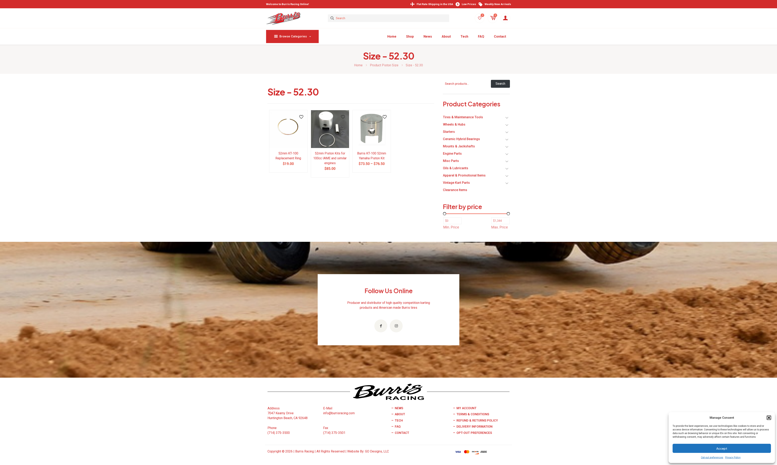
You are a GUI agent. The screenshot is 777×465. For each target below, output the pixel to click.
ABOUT (399, 414)
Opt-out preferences (712, 457)
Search (500, 84)
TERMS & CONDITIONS (472, 414)
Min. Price (451, 227)
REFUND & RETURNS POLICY (477, 420)
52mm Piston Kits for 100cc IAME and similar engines (330, 158)
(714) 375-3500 (278, 433)
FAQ (397, 426)
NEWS (398, 408)
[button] (769, 418)
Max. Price (499, 227)
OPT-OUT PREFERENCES (474, 433)
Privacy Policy (733, 457)
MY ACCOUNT (466, 408)
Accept (721, 448)
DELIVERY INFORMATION (474, 426)
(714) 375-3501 (334, 433)
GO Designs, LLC (377, 451)
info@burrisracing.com (339, 413)
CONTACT (401, 433)
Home (358, 65)
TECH (398, 420)
